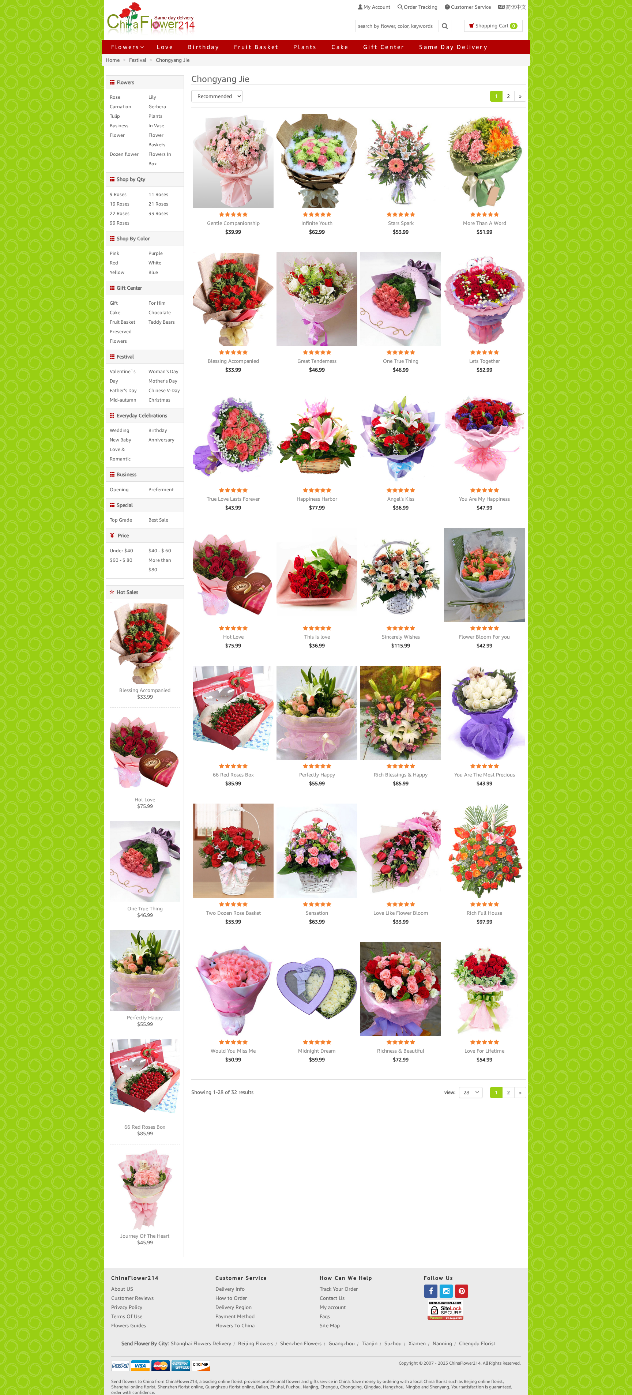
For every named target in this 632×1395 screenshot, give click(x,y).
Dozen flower (124, 154)
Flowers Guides (128, 1325)
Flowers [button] (125, 46)
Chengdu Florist (477, 1343)
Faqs (325, 1316)
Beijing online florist (483, 1381)
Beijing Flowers (255, 1343)
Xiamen (417, 1343)
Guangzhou (341, 1343)
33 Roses (158, 214)
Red (114, 263)
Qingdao (372, 1387)
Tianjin (369, 1343)
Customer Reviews (132, 1298)
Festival (137, 60)
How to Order (231, 1298)
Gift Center (384, 46)
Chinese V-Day (164, 391)
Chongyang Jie (172, 60)
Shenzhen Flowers (300, 1343)
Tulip (115, 116)
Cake (340, 46)
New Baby (120, 440)
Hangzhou (393, 1387)
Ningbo (413, 1387)
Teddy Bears (161, 322)
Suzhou (393, 1343)
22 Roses (119, 214)
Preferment (161, 490)
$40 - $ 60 (159, 551)
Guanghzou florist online (229, 1387)
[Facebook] (430, 1291)
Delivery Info (230, 1289)
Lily (152, 97)
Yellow (117, 272)
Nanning (442, 1343)
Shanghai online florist (133, 1387)
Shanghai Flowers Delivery (201, 1343)
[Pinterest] (461, 1291)
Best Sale (158, 520)
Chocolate (159, 313)
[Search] (445, 26)
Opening (119, 490)
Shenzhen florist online (180, 1387)
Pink (114, 253)
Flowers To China (235, 1325)
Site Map (330, 1325)
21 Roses (158, 204)
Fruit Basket (256, 46)
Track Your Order (339, 1289)
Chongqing (351, 1387)
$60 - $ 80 (121, 560)
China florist (435, 1381)
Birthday (203, 46)
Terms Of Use (126, 1316)
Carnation (120, 107)
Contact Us (332, 1298)
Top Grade (121, 520)
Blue (153, 272)
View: (449, 1092)
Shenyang (439, 1387)
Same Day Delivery (453, 46)
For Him (157, 303)
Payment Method (235, 1316)
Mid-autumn (123, 400)
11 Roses (158, 195)
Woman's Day (163, 372)
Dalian (262, 1387)
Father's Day (123, 391)
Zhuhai (277, 1387)
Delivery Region (233, 1307)
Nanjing (310, 1387)
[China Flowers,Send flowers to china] (152, 17)
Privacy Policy (126, 1307)
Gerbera (157, 107)
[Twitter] (446, 1291)
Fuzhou (293, 1387)
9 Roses (118, 195)
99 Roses (119, 223)
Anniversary (161, 440)
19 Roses (119, 204)
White (154, 263)
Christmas (159, 400)
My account (333, 1307)
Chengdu (329, 1387)
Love (165, 46)
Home (113, 60)
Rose (115, 97)
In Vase (156, 126)
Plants (305, 46)
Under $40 (121, 551)
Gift (114, 303)
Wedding (119, 430)
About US (122, 1289)
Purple (155, 253)
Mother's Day (162, 381)
